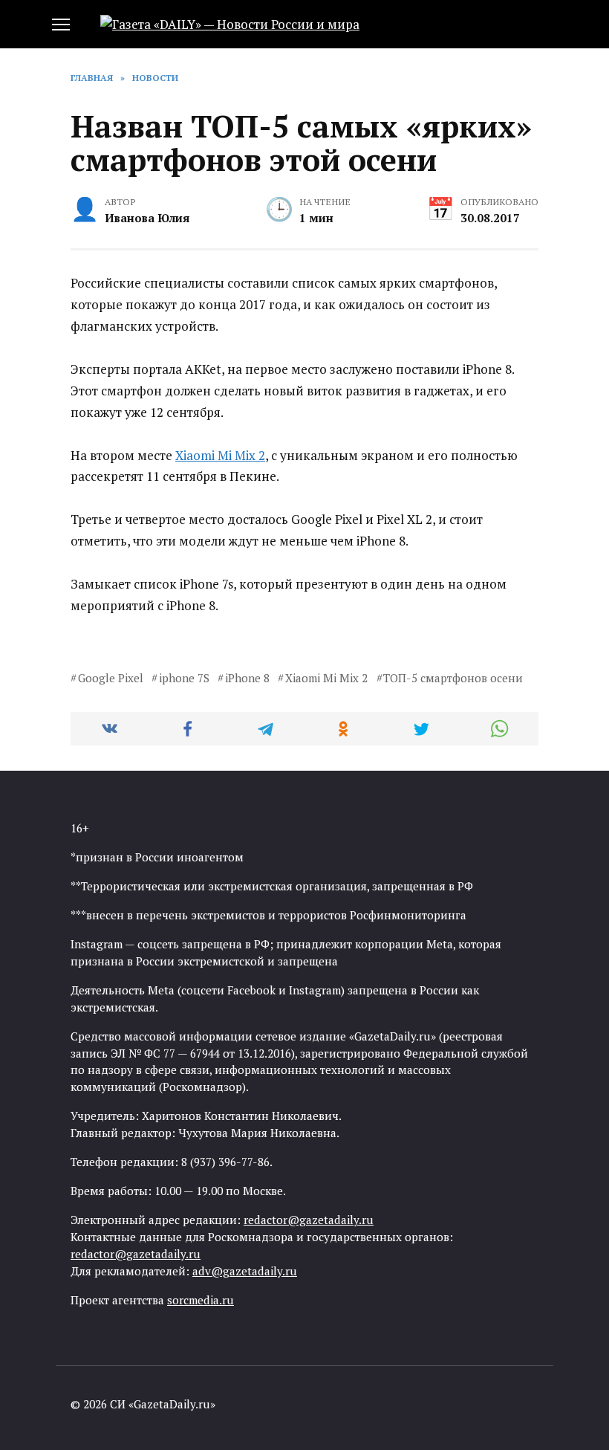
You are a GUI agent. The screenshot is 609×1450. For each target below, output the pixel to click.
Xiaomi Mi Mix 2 (220, 455)
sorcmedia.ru (200, 1299)
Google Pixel (110, 677)
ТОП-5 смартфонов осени (453, 677)
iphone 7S (184, 677)
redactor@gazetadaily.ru (309, 1219)
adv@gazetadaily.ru (244, 1270)
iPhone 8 (247, 677)
